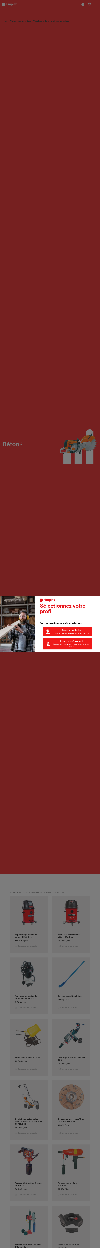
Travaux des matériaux (20, 21)
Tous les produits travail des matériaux (51, 21)
